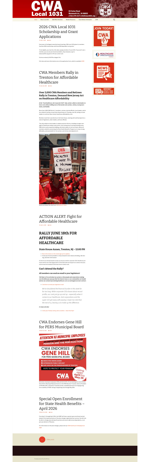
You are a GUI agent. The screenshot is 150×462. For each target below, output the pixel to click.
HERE (82, 61)
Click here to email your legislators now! (53, 284)
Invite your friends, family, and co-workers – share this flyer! (58, 310)
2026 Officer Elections (57, 19)
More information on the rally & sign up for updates (56, 254)
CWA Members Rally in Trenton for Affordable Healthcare (58, 77)
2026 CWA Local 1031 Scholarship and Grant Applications (58, 32)
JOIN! (96, 19)
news (50, 40)
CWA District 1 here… (62, 205)
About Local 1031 (45, 19)
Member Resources (70, 19)
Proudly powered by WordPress (41, 459)
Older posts (47, 439)
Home (35, 19)
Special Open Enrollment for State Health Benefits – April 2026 (62, 404)
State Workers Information (85, 19)
